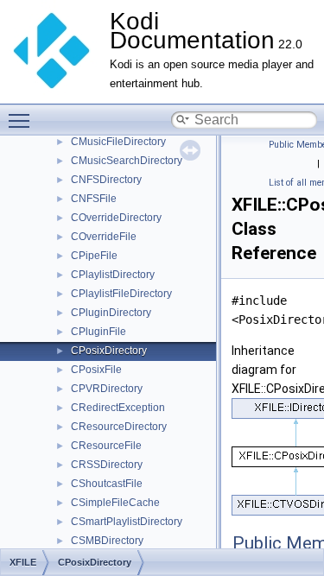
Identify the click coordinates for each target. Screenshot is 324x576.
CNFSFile (94, 199)
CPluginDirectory (111, 313)
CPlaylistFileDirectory (121, 294)
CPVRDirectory (107, 389)
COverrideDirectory (116, 218)
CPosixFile (96, 370)
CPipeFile (94, 256)
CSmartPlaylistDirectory (126, 522)
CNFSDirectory (106, 180)
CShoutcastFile (107, 484)
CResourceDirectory (119, 427)
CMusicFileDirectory (118, 142)
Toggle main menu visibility (22, 120)
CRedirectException (118, 408)
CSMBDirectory (107, 541)
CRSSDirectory (107, 465)
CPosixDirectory (109, 351)
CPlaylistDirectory (113, 275)
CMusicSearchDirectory (126, 161)
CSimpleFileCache (115, 503)
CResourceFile (106, 446)
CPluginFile (98, 332)
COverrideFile (104, 237)
